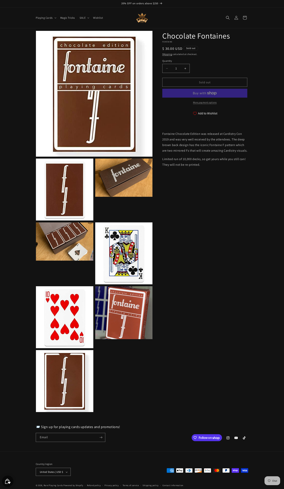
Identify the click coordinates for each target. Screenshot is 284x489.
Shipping (167, 54)
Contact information (172, 485)
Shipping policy (151, 485)
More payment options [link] (205, 102)
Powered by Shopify (73, 485)
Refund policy (94, 485)
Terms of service (131, 485)
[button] (45, 18)
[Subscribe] (101, 437)
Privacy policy (112, 485)
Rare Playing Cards (53, 485)
